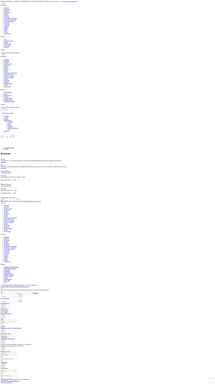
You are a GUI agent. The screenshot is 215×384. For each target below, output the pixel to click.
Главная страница (9, 148)
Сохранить (4, 362)
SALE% (6, 62)
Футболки (7, 65)
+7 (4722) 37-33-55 (6, 186)
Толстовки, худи (8, 74)
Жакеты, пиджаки (9, 76)
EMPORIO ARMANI (10, 268)
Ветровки (7, 17)
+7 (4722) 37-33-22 (6, 172)
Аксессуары (7, 33)
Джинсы (6, 26)
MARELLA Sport (9, 274)
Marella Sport (7, 95)
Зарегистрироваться (6, 328)
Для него (6, 8)
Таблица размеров (12, 128)
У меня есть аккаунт (6, 382)
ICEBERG (7, 271)
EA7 (5, 39)
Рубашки (6, 23)
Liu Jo (5, 94)
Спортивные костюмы (10, 18)
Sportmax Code (8, 100)
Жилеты (6, 15)
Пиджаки (6, 24)
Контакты (10, 122)
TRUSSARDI (8, 279)
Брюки (6, 27)
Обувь (6, 32)
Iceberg (6, 42)
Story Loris (7, 45)
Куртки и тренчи (9, 77)
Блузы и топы (8, 64)
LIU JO (6, 277)
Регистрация (4, 379)
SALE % (6, 11)
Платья (6, 70)
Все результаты (5, 298)
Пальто (6, 79)
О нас (9, 123)
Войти (2, 326)
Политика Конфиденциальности (19, 286)
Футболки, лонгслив (10, 20)
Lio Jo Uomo (7, 44)
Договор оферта (5, 286)
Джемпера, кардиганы (10, 73)
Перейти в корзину (6, 313)
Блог (8, 129)
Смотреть (3, 162)
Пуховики (7, 12)
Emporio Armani (8, 41)
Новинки (6, 9)
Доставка (10, 126)
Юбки (5, 71)
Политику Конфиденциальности (31, 201)
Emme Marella (8, 92)
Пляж (5, 30)
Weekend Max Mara (9, 101)
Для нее (6, 59)
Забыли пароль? (17, 328)
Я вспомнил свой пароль (8, 338)
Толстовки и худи (9, 21)
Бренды (6, 119)
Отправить (35, 293)
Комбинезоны (8, 83)
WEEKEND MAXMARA (11, 267)
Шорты (6, 29)
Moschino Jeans (8, 98)
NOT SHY (7, 280)
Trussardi (6, 47)
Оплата (9, 125)
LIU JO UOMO (8, 276)
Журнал (6, 131)
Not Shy (6, 97)
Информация (8, 120)
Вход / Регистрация (7, 113)
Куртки (6, 14)
